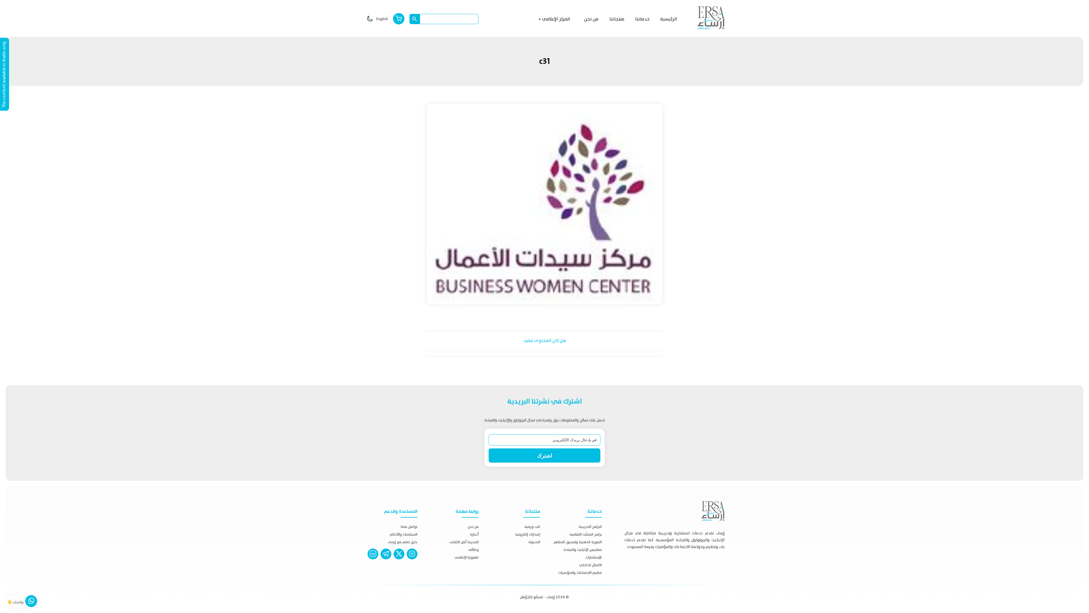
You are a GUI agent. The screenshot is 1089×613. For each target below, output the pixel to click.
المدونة (534, 542)
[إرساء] (711, 18)
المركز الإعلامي (555, 19)
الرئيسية (668, 19)
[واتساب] (31, 602)
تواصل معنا (409, 527)
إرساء (550, 597)
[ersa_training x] (399, 560)
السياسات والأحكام (403, 534)
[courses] (399, 19)
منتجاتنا (616, 19)
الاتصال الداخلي (590, 565)
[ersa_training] (412, 560)
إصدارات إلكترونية (527, 534)
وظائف (473, 550)
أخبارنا (474, 534)
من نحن (591, 19)
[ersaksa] (386, 560)
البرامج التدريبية (590, 527)
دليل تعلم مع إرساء (402, 542)
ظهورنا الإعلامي (467, 557)
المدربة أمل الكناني (464, 542)
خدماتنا (642, 19)
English (382, 19)
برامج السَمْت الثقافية (585, 534)
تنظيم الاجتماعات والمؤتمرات (580, 573)
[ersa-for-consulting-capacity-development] (373, 560)
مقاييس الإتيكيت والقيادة (583, 550)
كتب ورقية (532, 527)
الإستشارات (594, 557)
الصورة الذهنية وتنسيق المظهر (577, 542)
